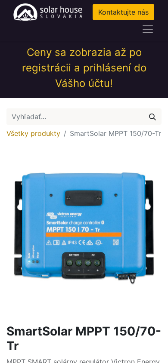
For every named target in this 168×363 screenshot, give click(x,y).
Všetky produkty (33, 133)
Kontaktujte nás (123, 12)
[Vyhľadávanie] (152, 116)
